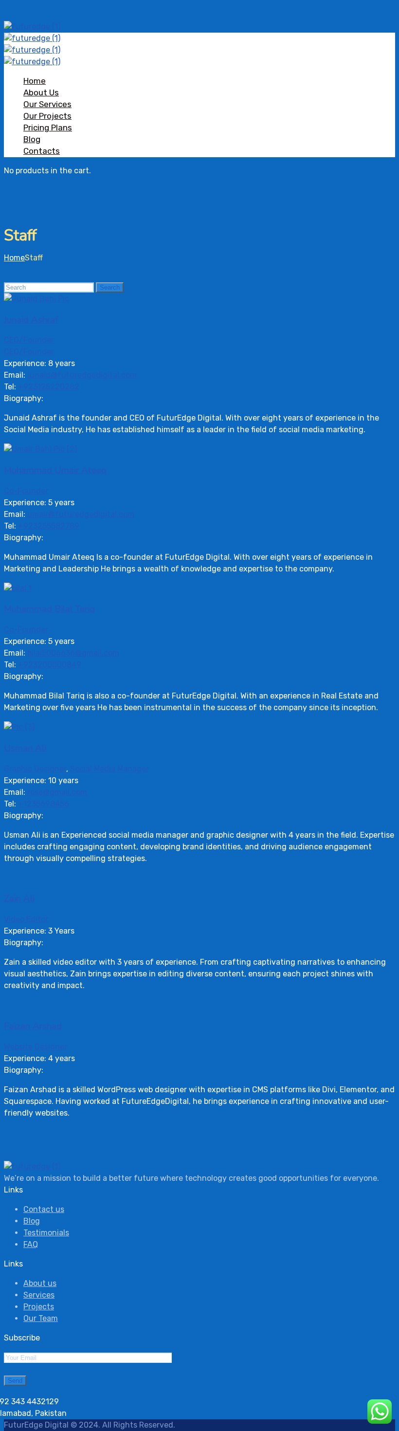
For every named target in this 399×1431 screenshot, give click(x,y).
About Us (41, 92)
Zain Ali (19, 898)
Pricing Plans (47, 127)
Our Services (47, 104)
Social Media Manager (109, 768)
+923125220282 (48, 386)
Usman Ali (25, 748)
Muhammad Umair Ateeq (55, 470)
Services (38, 1295)
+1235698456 (43, 803)
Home (34, 81)
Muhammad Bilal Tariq (49, 609)
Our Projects (47, 116)
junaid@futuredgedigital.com (82, 375)
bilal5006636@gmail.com (73, 653)
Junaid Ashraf (31, 319)
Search (110, 287)
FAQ (30, 1244)
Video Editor (26, 919)
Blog (31, 139)
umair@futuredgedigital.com (80, 514)
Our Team (40, 1318)
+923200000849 (49, 664)
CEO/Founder (29, 340)
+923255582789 (48, 526)
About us (39, 1283)
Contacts (41, 151)
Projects (38, 1306)
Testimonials (46, 1232)
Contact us (43, 1209)
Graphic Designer (35, 768)
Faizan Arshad (33, 1026)
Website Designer (35, 1046)
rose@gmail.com (57, 792)
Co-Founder (26, 490)
